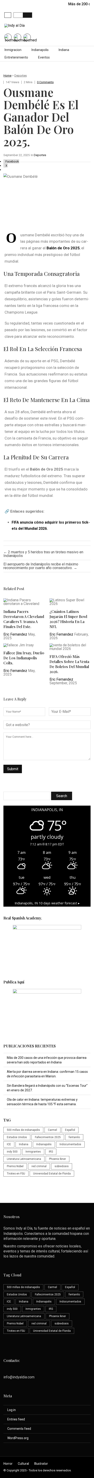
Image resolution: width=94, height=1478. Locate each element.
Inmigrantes (33, 1151)
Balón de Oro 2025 (63, 248)
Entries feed (16, 1419)
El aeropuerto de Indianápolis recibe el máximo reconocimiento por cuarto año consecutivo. (40, 566)
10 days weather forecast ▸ (47, 903)
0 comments (45, 82)
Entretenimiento (16, 57)
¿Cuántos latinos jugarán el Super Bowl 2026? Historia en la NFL (68, 619)
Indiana (64, 50)
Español (70, 1130)
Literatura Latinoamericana (24, 1159)
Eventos (44, 57)
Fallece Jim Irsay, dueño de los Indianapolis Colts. (23, 657)
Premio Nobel (15, 1166)
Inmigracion (13, 50)
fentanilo (74, 1137)
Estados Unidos (17, 1137)
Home (7, 75)
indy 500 (12, 1151)
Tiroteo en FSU (16, 1173)
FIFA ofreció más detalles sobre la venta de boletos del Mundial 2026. (69, 664)
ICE (9, 1144)
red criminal (39, 1166)
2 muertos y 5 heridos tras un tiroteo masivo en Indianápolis (43, 554)
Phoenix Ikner (57, 1159)
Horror (8, 1463)
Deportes (20, 75)
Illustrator (41, 1463)
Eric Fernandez (15, 634)
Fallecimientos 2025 (48, 1137)
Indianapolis (40, 50)
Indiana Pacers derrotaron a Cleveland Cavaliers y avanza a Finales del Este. (23, 619)
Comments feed (19, 1428)
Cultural (23, 1463)
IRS (51, 1151)
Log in (11, 1410)
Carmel (52, 1130)
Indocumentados (70, 1144)
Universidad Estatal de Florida (52, 1173)
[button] (7, 15)
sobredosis (62, 1166)
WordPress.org (18, 1438)
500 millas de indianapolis (23, 1130)
